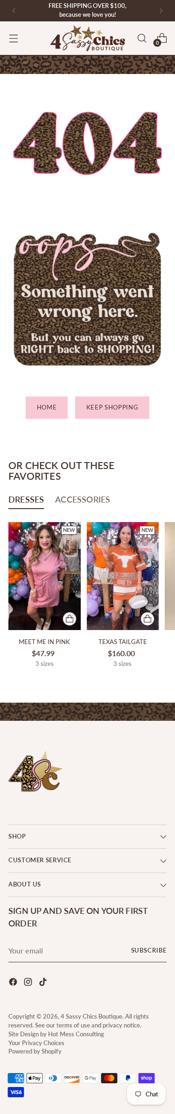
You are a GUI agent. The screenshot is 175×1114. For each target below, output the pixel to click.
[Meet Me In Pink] (44, 576)
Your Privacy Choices (36, 1043)
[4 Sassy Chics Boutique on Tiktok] (43, 983)
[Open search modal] (141, 38)
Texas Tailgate (122, 641)
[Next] (161, 10)
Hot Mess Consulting (76, 1034)
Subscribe (149, 950)
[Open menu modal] (13, 38)
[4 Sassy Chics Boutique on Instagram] (29, 983)
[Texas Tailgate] (123, 576)
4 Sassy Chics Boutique (91, 1016)
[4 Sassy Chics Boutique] (87, 38)
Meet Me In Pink (44, 641)
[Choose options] (69, 619)
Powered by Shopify (35, 1051)
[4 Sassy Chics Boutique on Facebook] (14, 983)
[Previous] (14, 10)
